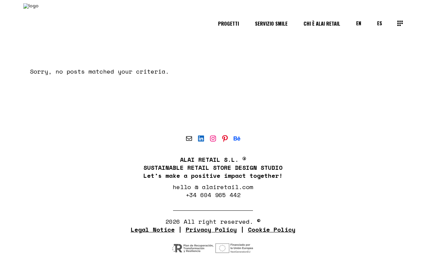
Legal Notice (153, 229)
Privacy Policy (211, 229)
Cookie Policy (272, 229)
